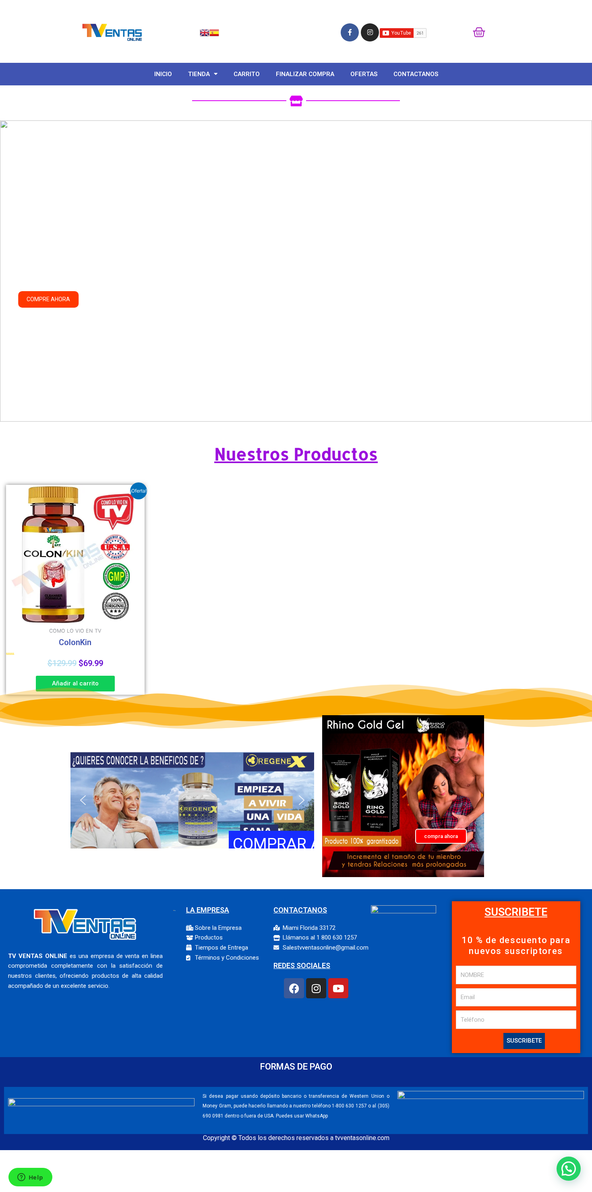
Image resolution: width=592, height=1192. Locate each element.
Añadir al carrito (75, 683)
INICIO (163, 74)
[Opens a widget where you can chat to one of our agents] (30, 1178)
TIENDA (199, 74)
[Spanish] (214, 32)
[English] (204, 32)
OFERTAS (363, 74)
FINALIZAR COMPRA (305, 74)
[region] (296, 271)
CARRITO (247, 74)
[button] (12, 271)
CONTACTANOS (415, 74)
